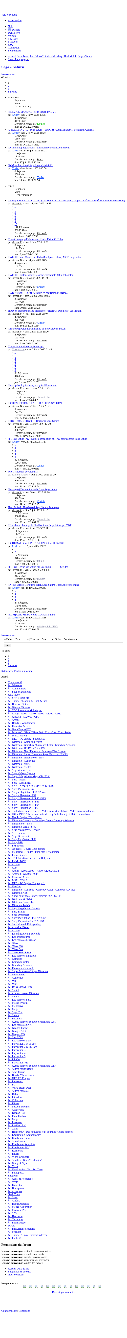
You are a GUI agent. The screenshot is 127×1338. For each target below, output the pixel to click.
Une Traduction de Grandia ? (23, 471)
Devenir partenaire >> (63, 1292)
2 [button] (8, 85)
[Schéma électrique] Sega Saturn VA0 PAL (30, 165)
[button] (12, 91)
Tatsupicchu (18, 349)
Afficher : (9, 639)
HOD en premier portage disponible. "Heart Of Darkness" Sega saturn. (45, 310)
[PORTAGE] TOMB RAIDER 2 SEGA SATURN (35, 403)
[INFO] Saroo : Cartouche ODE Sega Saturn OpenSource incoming (43, 584)
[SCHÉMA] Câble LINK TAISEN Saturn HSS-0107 (36, 543)
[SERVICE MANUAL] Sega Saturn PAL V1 (32, 111)
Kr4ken (41, 123)
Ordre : (59, 639)
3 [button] (8, 88)
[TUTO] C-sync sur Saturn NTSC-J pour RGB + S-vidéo (38, 566)
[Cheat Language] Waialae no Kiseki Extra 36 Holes (35, 239)
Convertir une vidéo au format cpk (26, 346)
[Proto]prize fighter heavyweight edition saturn (32, 385)
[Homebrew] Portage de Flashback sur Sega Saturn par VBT (39, 525)
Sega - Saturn (12, 67)
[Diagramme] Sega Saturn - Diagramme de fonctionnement (38, 147)
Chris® (41, 286)
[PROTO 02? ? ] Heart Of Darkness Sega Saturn (33, 421)
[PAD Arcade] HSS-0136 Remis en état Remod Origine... (38, 292)
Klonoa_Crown (20, 474)
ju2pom (41, 578)
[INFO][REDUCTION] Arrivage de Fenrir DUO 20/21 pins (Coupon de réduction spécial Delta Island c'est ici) (66, 200)
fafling (40, 561)
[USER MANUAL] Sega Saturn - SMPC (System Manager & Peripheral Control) (51, 129)
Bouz (40, 159)
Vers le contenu (9, 14)
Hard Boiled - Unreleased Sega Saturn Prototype (33, 507)
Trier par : (35, 639)
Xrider (15, 114)
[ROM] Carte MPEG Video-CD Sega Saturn (31, 614)
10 (16, 224)
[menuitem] (14, 32)
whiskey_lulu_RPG (47, 626)
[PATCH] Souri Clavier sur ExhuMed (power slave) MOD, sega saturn (45, 257)
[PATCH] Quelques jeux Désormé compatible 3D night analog (40, 275)
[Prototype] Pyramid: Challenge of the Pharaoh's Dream (37, 328)
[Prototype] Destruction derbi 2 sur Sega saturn (32, 489)
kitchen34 (42, 141)
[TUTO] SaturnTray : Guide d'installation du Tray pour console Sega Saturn (47, 438)
